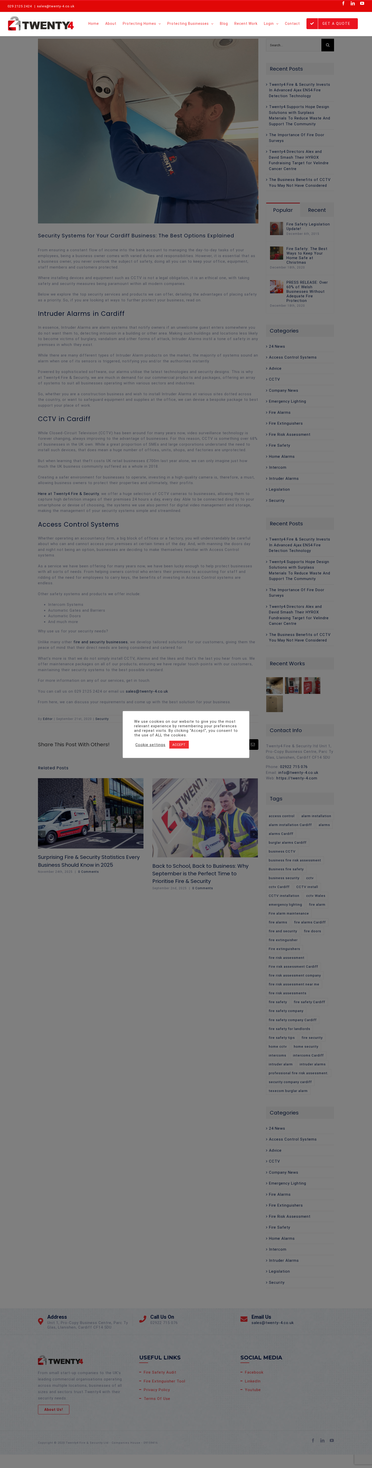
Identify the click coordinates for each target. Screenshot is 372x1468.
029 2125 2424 (20, 6)
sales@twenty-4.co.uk (56, 6)
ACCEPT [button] (179, 745)
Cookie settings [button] (150, 744)
